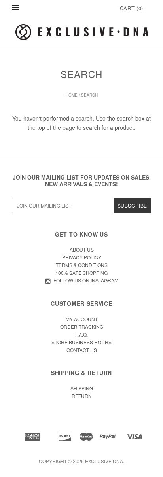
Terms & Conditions (82, 264)
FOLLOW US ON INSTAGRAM (85, 280)
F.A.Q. (81, 334)
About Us (82, 249)
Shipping (81, 388)
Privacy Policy (81, 257)
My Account (82, 319)
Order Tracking (81, 326)
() (131, 8)
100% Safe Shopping (81, 272)
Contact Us (81, 349)
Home (72, 95)
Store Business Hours (81, 342)
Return (82, 395)
